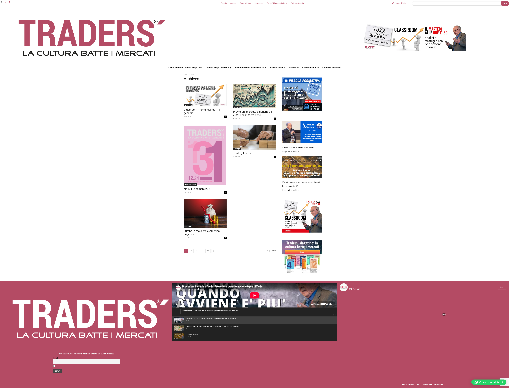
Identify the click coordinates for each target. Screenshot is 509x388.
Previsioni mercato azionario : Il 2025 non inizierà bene (252, 113)
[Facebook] (1, 2)
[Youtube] (9, 2)
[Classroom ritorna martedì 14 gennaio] (205, 95)
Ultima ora (237, 107)
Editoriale (188, 226)
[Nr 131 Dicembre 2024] (205, 155)
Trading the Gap (242, 153)
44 (208, 251)
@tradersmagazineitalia (360, 286)
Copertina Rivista (190, 184)
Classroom (188, 105)
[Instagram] (5, 2)
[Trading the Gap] (254, 137)
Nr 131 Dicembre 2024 (198, 188)
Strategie (237, 149)
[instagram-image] (360, 314)
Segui (502, 287)
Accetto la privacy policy (66, 366)
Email (55, 358)
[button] (488, 382)
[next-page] (214, 251)
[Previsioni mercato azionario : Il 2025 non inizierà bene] (254, 96)
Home (186, 75)
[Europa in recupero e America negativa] (205, 213)
